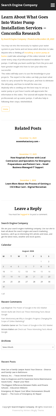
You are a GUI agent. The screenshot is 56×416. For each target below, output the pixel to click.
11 (11, 271)
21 (34, 276)
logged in (24, 214)
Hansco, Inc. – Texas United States (17, 375)
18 (11, 276)
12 (19, 271)
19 (19, 276)
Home (5, 109)
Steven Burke (7, 312)
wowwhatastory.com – (28, 141)
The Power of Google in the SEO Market (30, 308)
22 (42, 276)
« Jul (3, 293)
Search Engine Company (19, 5)
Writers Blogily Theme (34, 410)
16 (49, 271)
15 (42, 271)
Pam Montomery (8, 318)
